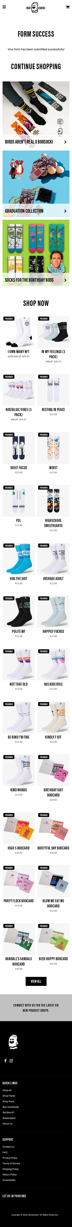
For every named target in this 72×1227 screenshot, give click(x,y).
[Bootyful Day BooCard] (53, 828)
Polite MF (18, 631)
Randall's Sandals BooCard (18, 961)
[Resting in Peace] (53, 390)
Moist (53, 467)
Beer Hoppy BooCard (53, 958)
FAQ (5, 1152)
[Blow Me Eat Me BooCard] (53, 881)
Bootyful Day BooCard (53, 848)
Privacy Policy (10, 1158)
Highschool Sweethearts (53, 522)
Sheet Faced (18, 467)
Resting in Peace (53, 409)
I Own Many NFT (18, 351)
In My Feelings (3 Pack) (53, 354)
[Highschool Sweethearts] (53, 501)
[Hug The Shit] (19, 559)
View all (36, 981)
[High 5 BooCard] (19, 828)
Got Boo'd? (8, 1112)
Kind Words (18, 790)
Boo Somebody (11, 1107)
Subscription (9, 1118)
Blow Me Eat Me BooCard (53, 903)
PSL (18, 520)
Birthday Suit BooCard (53, 792)
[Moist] (53, 448)
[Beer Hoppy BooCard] (53, 939)
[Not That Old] (19, 664)
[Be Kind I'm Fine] (19, 717)
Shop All (7, 1090)
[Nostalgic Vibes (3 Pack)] (19, 390)
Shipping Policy (11, 1169)
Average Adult (53, 578)
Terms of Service (11, 1163)
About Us (7, 1123)
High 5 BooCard (18, 848)
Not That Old (19, 684)
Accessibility (9, 1180)
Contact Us (8, 1146)
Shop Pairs (8, 1101)
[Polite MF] (19, 612)
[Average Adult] (53, 559)
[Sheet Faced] (19, 448)
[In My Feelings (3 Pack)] (53, 332)
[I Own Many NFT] (19, 332)
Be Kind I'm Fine (18, 737)
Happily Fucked (53, 631)
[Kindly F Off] (53, 717)
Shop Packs (9, 1095)
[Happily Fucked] (53, 612)
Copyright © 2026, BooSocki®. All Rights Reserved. (34, 1215)
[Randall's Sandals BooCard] (19, 939)
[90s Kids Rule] (53, 664)
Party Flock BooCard (19, 900)
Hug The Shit (18, 578)
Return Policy (10, 1174)
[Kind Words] (19, 770)
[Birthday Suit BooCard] (53, 770)
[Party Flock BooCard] (19, 881)
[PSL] (19, 501)
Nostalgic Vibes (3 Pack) (19, 411)
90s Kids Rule (53, 684)
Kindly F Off (53, 737)
